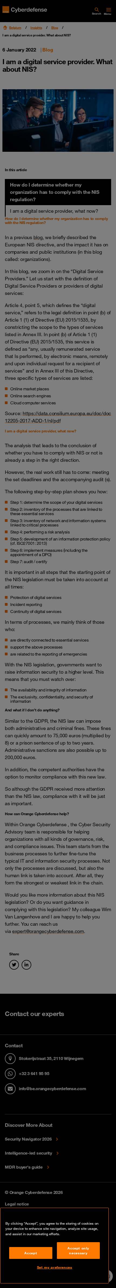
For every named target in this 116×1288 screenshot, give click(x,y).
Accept (30, 1253)
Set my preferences (54, 1267)
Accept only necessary (78, 1250)
